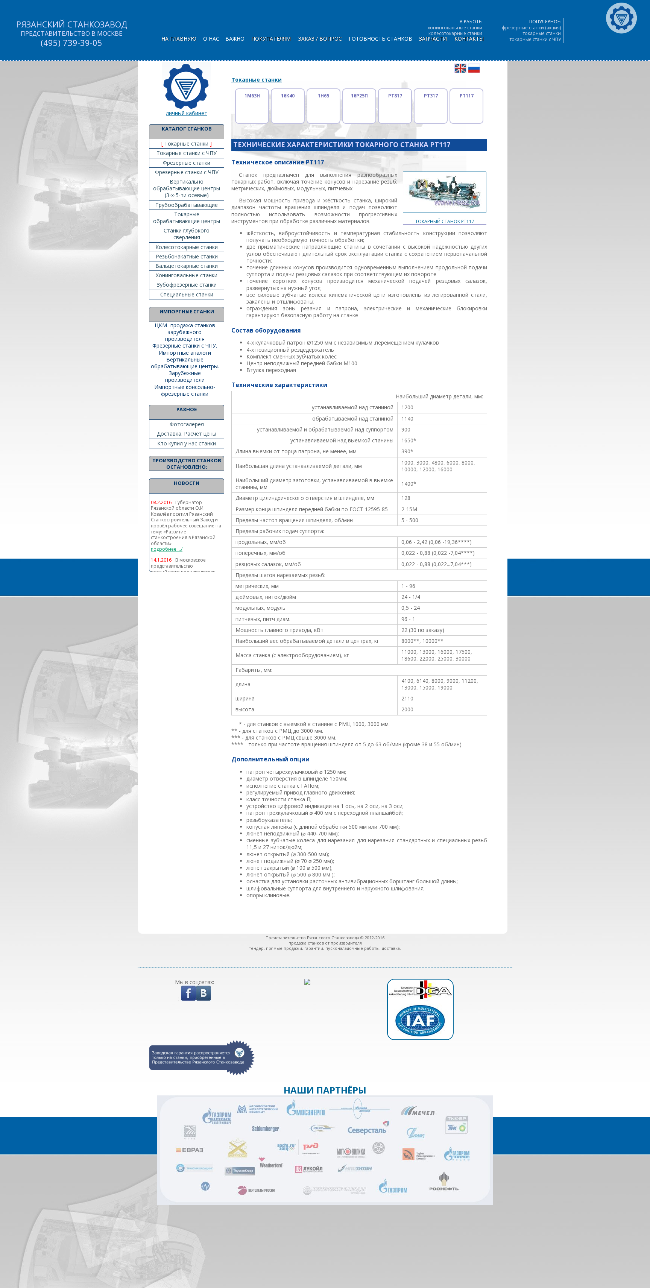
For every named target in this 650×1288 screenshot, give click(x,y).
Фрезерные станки (186, 162)
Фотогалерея (187, 424)
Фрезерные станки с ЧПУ (187, 172)
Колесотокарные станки (186, 247)
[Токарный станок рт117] (444, 216)
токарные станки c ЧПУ (535, 39)
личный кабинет (186, 113)
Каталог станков (187, 128)
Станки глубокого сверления (187, 234)
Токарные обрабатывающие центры (186, 218)
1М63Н (252, 96)
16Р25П (359, 96)
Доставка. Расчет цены (186, 433)
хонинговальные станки (455, 27)
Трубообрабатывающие (186, 204)
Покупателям (271, 38)
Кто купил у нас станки (186, 443)
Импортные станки (186, 311)
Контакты (469, 38)
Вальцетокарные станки (186, 265)
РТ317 (431, 96)
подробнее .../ (166, 549)
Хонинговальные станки (186, 275)
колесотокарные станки (455, 33)
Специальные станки (186, 294)
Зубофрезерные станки (187, 284)
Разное (186, 409)
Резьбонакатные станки (187, 256)
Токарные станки (186, 143)
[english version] (460, 70)
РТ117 (467, 96)
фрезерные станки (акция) (531, 27)
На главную (178, 38)
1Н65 (323, 96)
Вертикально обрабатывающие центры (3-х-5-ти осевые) (186, 188)
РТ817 (395, 96)
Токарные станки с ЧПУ (186, 152)
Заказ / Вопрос (320, 38)
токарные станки (542, 33)
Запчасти (433, 38)
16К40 (288, 96)
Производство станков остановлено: (186, 463)
